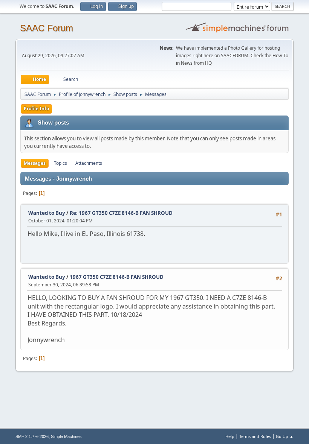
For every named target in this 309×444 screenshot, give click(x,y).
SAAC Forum (46, 28)
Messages (35, 163)
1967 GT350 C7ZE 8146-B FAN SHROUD (117, 277)
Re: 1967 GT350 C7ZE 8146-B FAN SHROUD (121, 213)
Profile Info (36, 108)
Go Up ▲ (285, 436)
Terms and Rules (255, 436)
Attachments (88, 163)
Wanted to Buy (46, 213)
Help (229, 436)
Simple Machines (66, 436)
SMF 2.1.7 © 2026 (32, 436)
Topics (60, 163)
